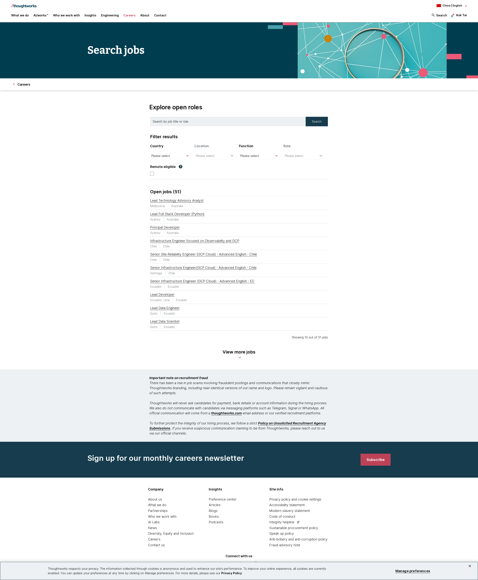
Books (214, 516)
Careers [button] (129, 15)
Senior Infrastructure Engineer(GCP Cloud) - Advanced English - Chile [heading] (203, 268)
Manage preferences (412, 571)
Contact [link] (160, 15)
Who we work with (162, 516)
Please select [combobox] (160, 156)
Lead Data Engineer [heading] (165, 308)
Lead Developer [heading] (162, 294)
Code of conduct (282, 516)
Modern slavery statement (289, 511)
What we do (157, 505)
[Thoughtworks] (24, 4)
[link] (376, 460)
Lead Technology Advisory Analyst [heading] (177, 200)
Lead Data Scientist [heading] (164, 321)
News (152, 528)
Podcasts (216, 522)
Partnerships (158, 511)
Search (441, 15)
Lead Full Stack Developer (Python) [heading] (177, 214)
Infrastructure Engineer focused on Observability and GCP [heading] (194, 241)
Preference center (223, 499)
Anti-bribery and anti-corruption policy (298, 539)
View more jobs (239, 352)
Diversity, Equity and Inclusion (171, 533)
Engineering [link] (110, 15)
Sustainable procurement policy (293, 528)
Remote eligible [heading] (163, 167)
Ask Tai (461, 15)
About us (155, 499)
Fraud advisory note (284, 545)
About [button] (144, 15)
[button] (180, 166)
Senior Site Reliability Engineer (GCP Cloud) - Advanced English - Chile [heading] (203, 254)
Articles (215, 505)
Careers (154, 539)
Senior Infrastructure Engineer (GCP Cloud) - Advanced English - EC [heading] (202, 281)
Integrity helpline (281, 522)
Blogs (213, 511)
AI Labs (154, 522)
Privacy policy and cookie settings (295, 499)
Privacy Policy (231, 573)
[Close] (470, 566)
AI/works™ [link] (40, 15)
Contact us (156, 545)
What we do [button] (20, 15)
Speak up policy (281, 533)
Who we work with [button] (66, 15)
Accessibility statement (287, 505)
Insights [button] (90, 15)
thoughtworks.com (226, 413)
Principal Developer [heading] (165, 227)
